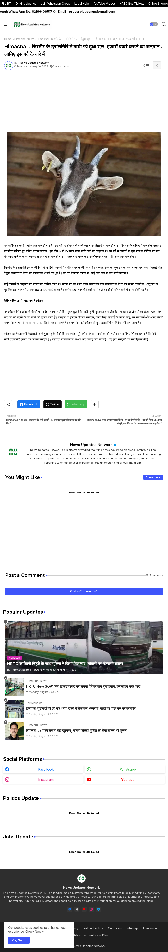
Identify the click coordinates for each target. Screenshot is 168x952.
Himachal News (24, 38)
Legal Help (81, 3)
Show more (153, 477)
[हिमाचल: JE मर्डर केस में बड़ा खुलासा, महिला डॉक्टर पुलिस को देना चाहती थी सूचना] (14, 731)
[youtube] (84, 909)
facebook (46, 769)
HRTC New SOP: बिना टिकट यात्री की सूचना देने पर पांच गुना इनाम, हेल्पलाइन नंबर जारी (83, 686)
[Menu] (5, 24)
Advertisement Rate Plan (90, 935)
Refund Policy (93, 928)
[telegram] (98, 909)
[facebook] (69, 909)
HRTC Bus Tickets (132, 3)
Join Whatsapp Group (55, 3)
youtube (127, 779)
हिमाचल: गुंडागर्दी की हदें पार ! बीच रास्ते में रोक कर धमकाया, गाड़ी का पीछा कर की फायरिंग (81, 708)
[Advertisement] (84, 103)
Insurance (150, 928)
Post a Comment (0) (84, 591)
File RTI (7, 3)
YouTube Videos (104, 3)
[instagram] (91, 909)
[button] (154, 24)
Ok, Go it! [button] (18, 940)
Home (7, 38)
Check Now (33, 931)
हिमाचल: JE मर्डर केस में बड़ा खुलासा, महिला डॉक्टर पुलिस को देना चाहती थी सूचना (76, 730)
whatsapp (128, 769)
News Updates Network (91, 445)
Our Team (115, 928)
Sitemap (132, 928)
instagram (46, 779)
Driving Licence (26, 3)
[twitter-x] (76, 909)
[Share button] (95, 404)
